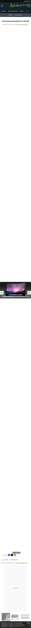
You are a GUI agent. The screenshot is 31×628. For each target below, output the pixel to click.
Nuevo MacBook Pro (22, 24)
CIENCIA (21, 11)
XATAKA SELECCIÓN (12, 11)
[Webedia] (27, 1)
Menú (2, 6)
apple (6, 559)
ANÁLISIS (3, 11)
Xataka (15, 5)
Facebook (9, 555)
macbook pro (14, 559)
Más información (23, 626)
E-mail (15, 555)
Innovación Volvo (18, 15)
